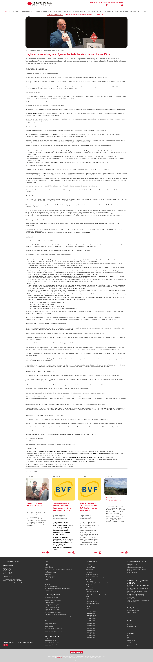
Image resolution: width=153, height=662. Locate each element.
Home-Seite (59, 657)
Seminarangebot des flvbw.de (51, 597)
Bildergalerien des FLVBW (132, 623)
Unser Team (130, 645)
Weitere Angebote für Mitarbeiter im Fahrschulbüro (56, 614)
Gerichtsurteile (48, 574)
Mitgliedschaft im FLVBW (50, 572)
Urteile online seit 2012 (91, 633)
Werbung (88, 606)
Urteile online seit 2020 (91, 620)
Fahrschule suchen (49, 567)
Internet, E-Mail (89, 584)
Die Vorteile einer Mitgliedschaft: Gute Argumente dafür (138, 586)
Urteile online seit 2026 (91, 610)
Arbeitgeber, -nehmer (90, 567)
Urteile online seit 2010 (91, 637)
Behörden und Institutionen (133, 610)
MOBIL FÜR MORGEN (132, 572)
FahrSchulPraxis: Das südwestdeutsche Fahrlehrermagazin (58, 588)
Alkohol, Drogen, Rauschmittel (92, 566)
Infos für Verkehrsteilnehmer (51, 623)
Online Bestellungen (131, 626)
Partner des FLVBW (49, 577)
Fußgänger (88, 579)
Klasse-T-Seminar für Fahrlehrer (52, 607)
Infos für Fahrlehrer (49, 626)
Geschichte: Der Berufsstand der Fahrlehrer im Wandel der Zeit (137, 570)
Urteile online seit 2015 (91, 628)
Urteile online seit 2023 (91, 615)
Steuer (87, 598)
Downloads (129, 624)
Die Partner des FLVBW (132, 614)
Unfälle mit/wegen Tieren (91, 601)
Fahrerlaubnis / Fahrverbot (92, 574)
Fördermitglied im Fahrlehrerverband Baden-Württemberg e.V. (137, 592)
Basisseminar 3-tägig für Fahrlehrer (52, 599)
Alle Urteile (88, 564)
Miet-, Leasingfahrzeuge (91, 588)
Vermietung (88, 605)
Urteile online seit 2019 (91, 622)
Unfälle (87, 600)
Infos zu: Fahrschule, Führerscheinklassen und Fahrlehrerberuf (59, 569)
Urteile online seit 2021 (91, 618)
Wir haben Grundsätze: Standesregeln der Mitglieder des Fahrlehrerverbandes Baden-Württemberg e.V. (136, 596)
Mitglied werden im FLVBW (133, 566)
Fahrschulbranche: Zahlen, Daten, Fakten (54, 631)
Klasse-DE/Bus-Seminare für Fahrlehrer (53, 605)
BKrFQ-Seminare (48, 610)
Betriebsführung (89, 569)
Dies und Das (89, 572)
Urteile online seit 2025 (91, 611)
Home (128, 635)
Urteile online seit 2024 (91, 613)
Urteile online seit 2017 (91, 625)
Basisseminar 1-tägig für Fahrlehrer (52, 600)
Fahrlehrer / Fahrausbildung (92, 576)
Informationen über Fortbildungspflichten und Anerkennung (58, 616)
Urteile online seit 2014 (91, 630)
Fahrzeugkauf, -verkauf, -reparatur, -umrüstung (96, 577)
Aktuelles (47, 564)
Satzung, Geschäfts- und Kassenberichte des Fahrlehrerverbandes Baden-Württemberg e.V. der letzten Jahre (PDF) (138, 600)
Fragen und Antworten (50, 576)
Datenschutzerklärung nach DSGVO (135, 644)
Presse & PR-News (49, 590)
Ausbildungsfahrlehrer (50, 602)
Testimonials (130, 574)
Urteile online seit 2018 (91, 623)
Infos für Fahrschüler (49, 624)
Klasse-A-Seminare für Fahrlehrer (52, 609)
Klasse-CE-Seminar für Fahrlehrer (52, 604)
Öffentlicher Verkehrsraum (92, 593)
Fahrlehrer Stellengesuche (50, 640)
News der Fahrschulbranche (51, 586)
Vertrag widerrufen (131, 640)
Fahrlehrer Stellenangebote (51, 638)
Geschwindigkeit (89, 581)
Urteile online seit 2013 (91, 632)
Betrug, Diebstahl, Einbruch (92, 571)
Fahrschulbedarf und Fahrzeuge (52, 642)
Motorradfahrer (89, 589)
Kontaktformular (9, 576)
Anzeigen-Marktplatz (49, 571)
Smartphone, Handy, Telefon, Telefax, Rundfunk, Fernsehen (99, 582)
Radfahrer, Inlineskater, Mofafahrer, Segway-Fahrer (97, 594)
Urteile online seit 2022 (91, 616)
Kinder (87, 586)
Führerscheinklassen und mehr (52, 630)
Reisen (87, 596)
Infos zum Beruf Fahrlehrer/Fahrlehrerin (53, 628)
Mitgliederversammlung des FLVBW (135, 567)
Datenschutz (89, 608)
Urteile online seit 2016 (91, 627)
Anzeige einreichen (49, 645)
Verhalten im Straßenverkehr (92, 603)
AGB (128, 637)
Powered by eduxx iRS (76, 660)
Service (46, 579)
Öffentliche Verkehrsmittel (92, 591)
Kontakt (128, 638)
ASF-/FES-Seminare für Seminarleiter (53, 612)
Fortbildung (47, 566)
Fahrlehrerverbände (131, 612)
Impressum (129, 642)
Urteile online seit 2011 (91, 635)
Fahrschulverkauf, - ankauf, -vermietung (53, 644)
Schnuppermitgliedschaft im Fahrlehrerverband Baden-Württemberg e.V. (137, 589)
